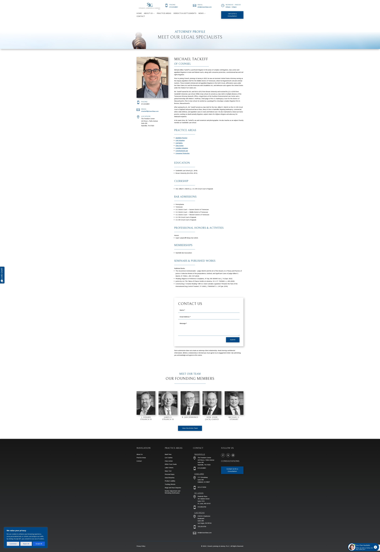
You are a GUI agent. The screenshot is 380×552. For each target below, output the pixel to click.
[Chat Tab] (190, 276)
